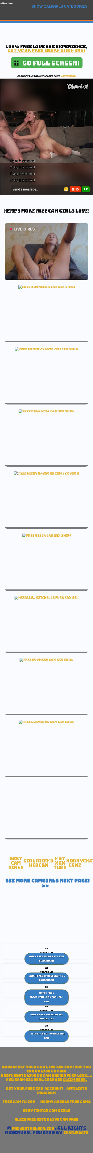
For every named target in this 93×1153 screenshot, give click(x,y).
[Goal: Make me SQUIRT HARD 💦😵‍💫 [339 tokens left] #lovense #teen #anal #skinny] (46, 349)
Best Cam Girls (15, 863)
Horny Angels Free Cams (65, 1102)
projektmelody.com (6, 3)
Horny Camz (74, 863)
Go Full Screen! (49, 63)
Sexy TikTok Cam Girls (46, 1110)
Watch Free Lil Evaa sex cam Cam (47, 1036)
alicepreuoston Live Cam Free (46, 1119)
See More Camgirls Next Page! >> (47, 883)
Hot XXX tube (60, 863)
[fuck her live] (47, 597)
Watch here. (68, 76)
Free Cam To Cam (19, 1102)
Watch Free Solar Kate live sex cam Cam (46, 958)
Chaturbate (75, 1132)
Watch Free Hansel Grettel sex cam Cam (46, 977)
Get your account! (34, 1088)
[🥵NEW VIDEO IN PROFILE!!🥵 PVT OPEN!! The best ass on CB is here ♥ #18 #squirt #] (46, 473)
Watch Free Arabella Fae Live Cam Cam (46, 1016)
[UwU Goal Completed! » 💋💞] (46, 287)
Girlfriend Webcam (38, 863)
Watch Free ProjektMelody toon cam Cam (46, 997)
